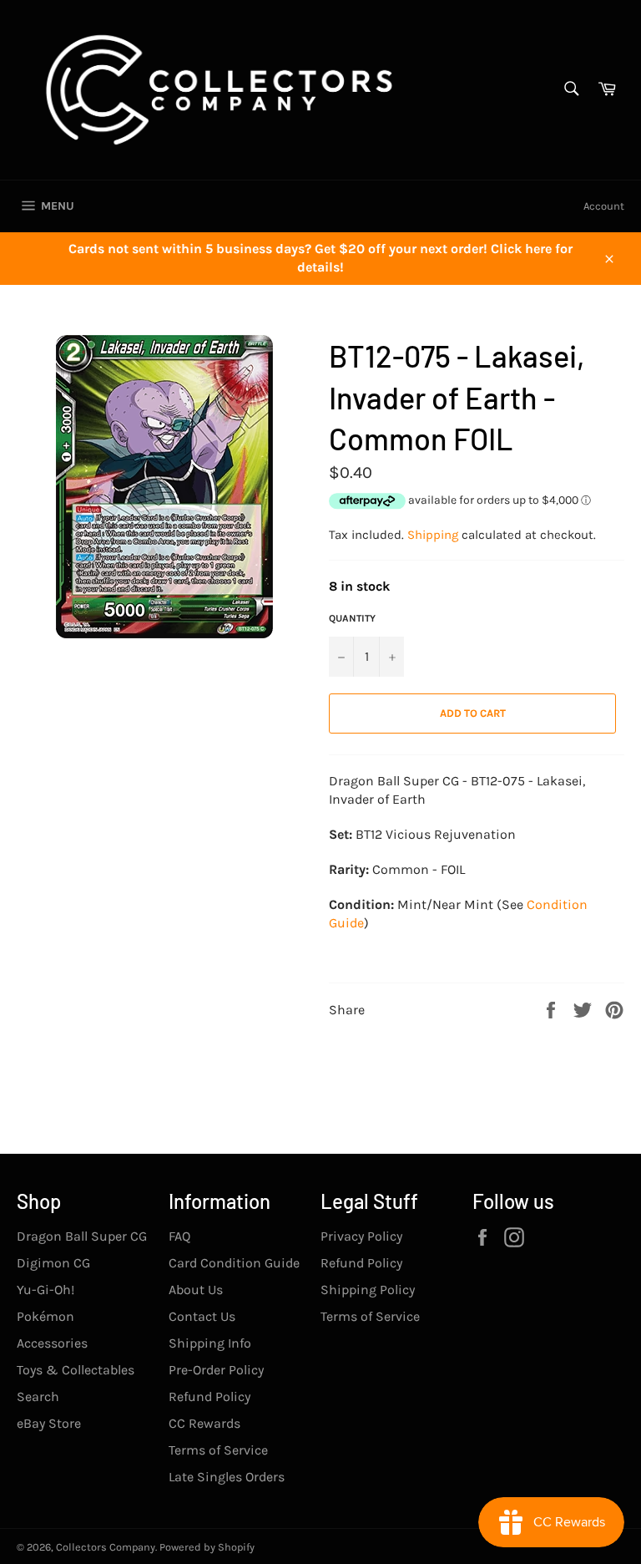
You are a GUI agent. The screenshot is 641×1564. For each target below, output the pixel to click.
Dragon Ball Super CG (82, 1236)
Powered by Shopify (207, 1547)
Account (603, 206)
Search (38, 1396)
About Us (196, 1289)
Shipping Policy (367, 1289)
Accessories (52, 1343)
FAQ (179, 1236)
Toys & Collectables (75, 1370)
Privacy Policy (361, 1236)
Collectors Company (105, 1547)
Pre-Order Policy (216, 1370)
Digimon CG (53, 1263)
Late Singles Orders (227, 1477)
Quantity (352, 618)
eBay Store (49, 1423)
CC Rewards (204, 1423)
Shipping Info (210, 1343)
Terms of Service (218, 1450)
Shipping (432, 534)
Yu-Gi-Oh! (45, 1289)
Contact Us (202, 1316)
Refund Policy (209, 1396)
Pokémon (45, 1316)
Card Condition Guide (234, 1263)
